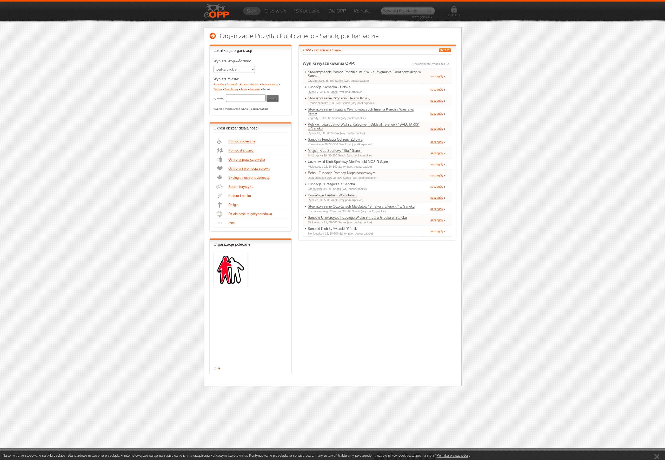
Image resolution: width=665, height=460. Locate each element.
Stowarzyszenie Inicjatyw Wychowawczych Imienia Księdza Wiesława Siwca (361, 111)
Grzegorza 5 (316, 80)
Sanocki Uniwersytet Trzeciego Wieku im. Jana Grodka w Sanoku (357, 217)
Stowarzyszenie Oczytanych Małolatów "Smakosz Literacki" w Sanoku (361, 206)
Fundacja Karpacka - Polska (329, 87)
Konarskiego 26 (318, 144)
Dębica (218, 89)
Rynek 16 (314, 133)
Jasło (244, 89)
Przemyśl (232, 84)
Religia (233, 205)
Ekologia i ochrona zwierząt (249, 178)
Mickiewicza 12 (317, 166)
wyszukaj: (220, 98)
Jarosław (254, 89)
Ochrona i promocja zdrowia (249, 168)
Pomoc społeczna (241, 141)
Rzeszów (219, 84)
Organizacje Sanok (327, 50)
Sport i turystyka (240, 187)
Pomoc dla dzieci (241, 150)
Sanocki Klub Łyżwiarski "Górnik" (333, 229)
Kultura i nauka (239, 196)
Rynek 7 (313, 91)
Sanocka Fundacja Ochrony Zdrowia (335, 139)
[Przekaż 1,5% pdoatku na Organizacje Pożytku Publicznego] (307, 13)
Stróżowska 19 (317, 155)
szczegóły (436, 76)
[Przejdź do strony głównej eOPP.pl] (252, 13)
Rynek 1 (313, 200)
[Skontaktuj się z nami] (362, 13)
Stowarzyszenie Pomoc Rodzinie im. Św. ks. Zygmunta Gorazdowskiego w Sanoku (364, 74)
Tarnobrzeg (231, 89)
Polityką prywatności (452, 455)
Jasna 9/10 (315, 188)
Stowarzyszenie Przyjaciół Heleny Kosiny (339, 98)
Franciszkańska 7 (319, 103)
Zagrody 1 (314, 118)
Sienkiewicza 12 (318, 233)
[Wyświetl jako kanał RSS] (445, 50)
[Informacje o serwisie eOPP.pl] (275, 13)
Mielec (255, 84)
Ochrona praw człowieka (246, 159)
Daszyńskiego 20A (320, 177)
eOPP (307, 50)
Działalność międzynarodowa (250, 214)
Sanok (266, 89)
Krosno (244, 84)
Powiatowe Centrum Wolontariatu (332, 195)
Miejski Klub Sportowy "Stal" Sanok (335, 151)
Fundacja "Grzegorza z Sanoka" (332, 184)
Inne (231, 223)
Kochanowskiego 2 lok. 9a (324, 211)
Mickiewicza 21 (317, 222)
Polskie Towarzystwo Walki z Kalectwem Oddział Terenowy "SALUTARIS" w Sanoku (364, 126)
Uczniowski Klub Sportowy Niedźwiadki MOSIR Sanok (349, 162)
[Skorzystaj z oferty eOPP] (337, 13)
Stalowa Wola (269, 84)
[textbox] (246, 98)
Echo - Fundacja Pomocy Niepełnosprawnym (341, 173)
